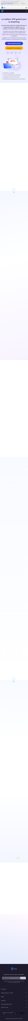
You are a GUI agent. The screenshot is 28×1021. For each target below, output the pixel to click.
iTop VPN (3, 8)
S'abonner (23, 978)
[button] (25, 250)
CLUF (4, 1013)
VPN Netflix (20, 245)
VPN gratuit (18, 492)
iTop (2, 11)
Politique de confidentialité (8, 1012)
